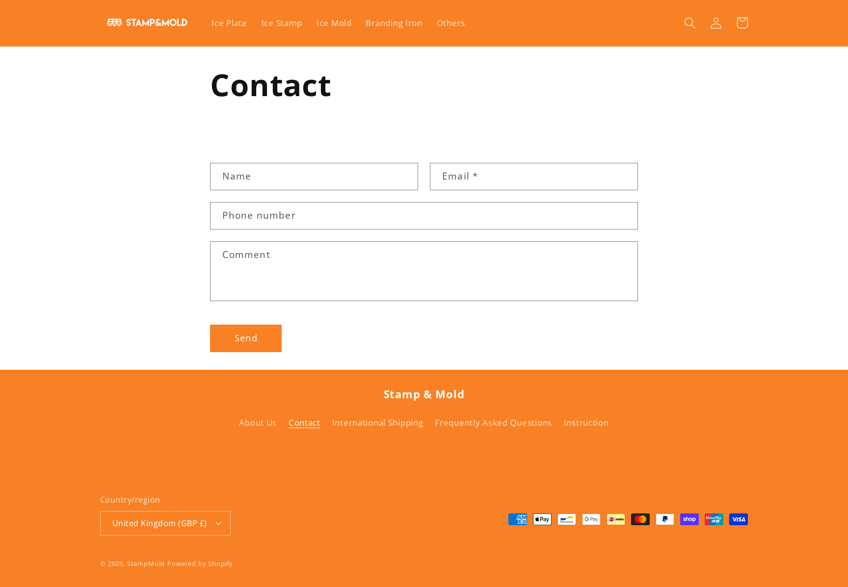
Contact (304, 422)
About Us (258, 422)
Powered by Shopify (200, 563)
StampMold (146, 563)
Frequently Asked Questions (493, 422)
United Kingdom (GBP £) (159, 523)
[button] (690, 23)
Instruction (586, 422)
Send (246, 338)
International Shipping (378, 422)
